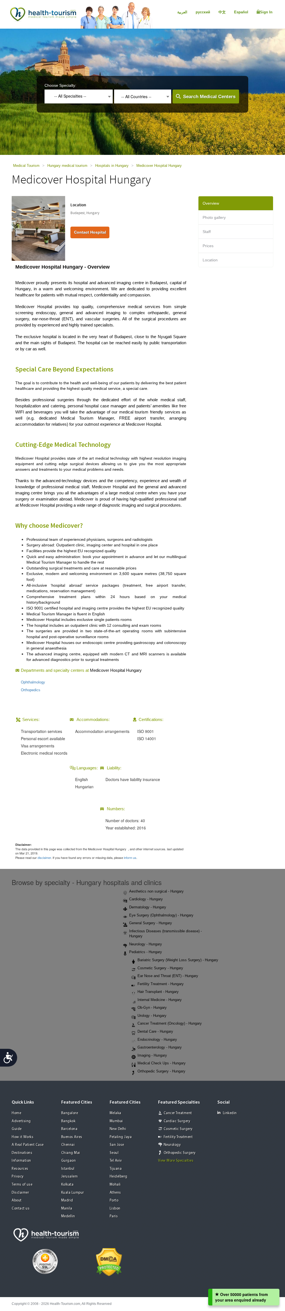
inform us (130, 857)
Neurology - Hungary (145, 944)
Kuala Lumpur (72, 1192)
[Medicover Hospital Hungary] (38, 228)
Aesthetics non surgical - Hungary (156, 891)
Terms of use (22, 1184)
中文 (222, 12)
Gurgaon (68, 1161)
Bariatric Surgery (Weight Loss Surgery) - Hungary (177, 960)
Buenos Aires (71, 1137)
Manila (66, 1208)
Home (16, 1113)
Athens (115, 1192)
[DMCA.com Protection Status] (109, 1261)
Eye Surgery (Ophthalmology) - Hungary (161, 915)
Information (21, 1161)
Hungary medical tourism (67, 165)
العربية (182, 12)
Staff (207, 231)
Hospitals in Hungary (112, 165)
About (17, 1200)
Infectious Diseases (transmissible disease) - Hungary (165, 933)
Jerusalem (69, 1176)
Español (241, 12)
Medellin (68, 1216)
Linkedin (230, 1113)
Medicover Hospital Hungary (159, 165)
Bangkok (68, 1121)
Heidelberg (118, 1176)
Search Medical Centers (209, 96)
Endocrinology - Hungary (157, 1039)
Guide (17, 1129)
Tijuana (116, 1169)
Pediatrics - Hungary (145, 952)
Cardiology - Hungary (146, 899)
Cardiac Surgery (177, 1121)
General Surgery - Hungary (150, 923)
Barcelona (69, 1129)
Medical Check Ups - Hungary (161, 1063)
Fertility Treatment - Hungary (160, 984)
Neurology (172, 1145)
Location (210, 260)
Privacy (18, 1176)
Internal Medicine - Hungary (159, 1000)
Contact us (21, 1208)
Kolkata (67, 1184)
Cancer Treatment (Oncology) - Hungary (169, 1023)
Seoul (114, 1153)
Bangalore (69, 1113)
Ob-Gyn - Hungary (152, 1007)
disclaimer (44, 857)
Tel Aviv (116, 1161)
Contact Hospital (90, 232)
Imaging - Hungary (152, 1055)
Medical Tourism (26, 165)
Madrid (67, 1200)
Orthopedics (30, 690)
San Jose (117, 1145)
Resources (20, 1169)
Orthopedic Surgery (180, 1153)
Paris (114, 1216)
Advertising (21, 1121)
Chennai (68, 1145)
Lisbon (115, 1208)
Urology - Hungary (151, 1015)
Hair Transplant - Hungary (158, 992)
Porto (114, 1200)
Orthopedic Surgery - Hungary (161, 1071)
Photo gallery (214, 217)
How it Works (22, 1137)
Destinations (22, 1153)
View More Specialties (176, 1161)
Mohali (115, 1184)
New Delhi (118, 1129)
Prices (208, 246)
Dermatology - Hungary (147, 907)
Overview (211, 203)
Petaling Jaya (121, 1137)
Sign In (266, 12)
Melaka (115, 1113)
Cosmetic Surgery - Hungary (160, 968)
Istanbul (68, 1169)
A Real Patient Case (28, 1145)
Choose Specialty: (60, 85)
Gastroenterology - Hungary (159, 1047)
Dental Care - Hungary (155, 1031)
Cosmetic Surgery (178, 1129)
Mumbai (116, 1121)
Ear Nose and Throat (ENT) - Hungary (167, 976)
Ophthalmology (33, 682)
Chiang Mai (70, 1153)
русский (203, 12)
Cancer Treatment (178, 1113)
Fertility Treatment (178, 1137)
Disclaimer (20, 1192)
